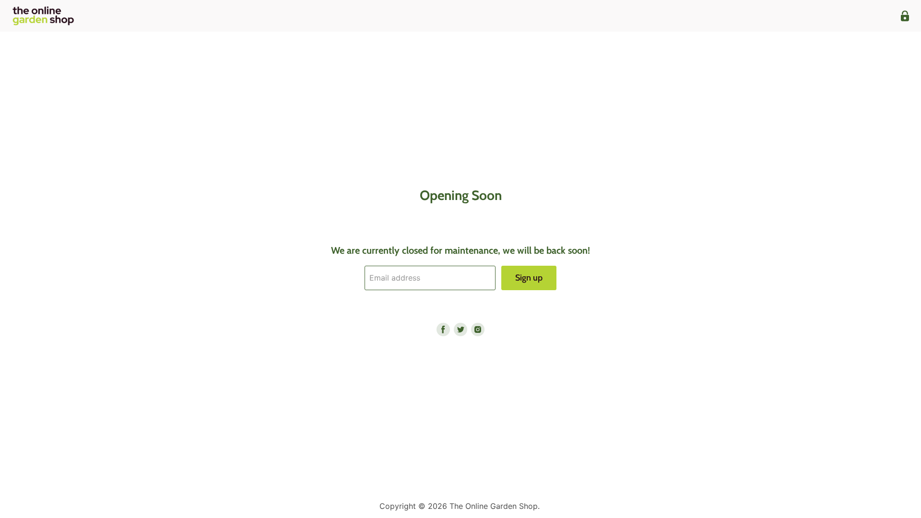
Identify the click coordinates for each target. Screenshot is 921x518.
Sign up (529, 277)
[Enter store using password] (905, 16)
